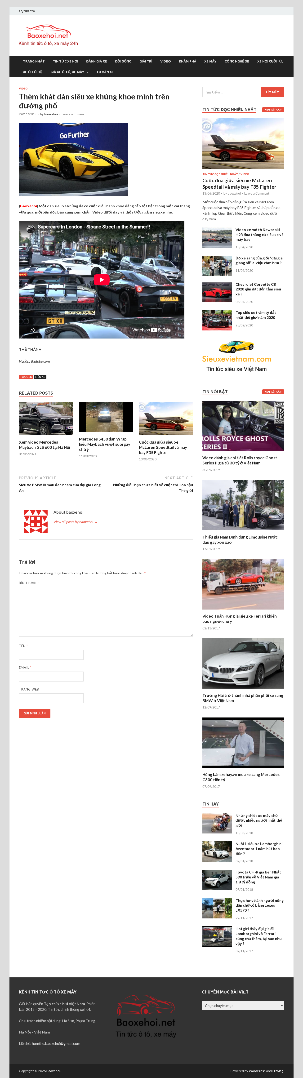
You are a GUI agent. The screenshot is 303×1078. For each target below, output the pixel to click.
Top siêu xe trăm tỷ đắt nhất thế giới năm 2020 (256, 315)
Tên (23, 646)
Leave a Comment (75, 114)
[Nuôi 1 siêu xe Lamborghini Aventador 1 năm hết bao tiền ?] (217, 844)
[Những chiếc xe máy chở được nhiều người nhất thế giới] (217, 816)
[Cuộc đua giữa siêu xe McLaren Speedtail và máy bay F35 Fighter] (166, 436)
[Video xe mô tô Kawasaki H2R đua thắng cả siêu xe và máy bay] (217, 230)
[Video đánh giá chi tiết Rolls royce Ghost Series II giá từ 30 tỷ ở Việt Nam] (243, 452)
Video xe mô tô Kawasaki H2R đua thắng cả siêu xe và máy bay (260, 234)
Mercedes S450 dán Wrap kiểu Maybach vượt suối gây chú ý (104, 444)
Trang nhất (34, 61)
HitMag (277, 1071)
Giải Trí (145, 61)
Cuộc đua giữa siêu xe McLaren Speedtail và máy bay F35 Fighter (163, 447)
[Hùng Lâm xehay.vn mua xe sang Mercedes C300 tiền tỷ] (243, 769)
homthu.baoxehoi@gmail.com (56, 1043)
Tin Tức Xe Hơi (65, 61)
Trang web (29, 689)
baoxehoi (51, 114)
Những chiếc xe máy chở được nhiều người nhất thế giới (259, 820)
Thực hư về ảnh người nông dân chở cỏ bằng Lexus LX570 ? (260, 905)
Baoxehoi (53, 1071)
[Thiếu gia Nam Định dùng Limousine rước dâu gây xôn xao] (243, 531)
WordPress (257, 1071)
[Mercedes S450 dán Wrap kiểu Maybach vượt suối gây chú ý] (106, 433)
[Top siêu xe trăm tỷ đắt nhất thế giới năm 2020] (217, 313)
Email (25, 667)
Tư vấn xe (105, 72)
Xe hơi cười (267, 61)
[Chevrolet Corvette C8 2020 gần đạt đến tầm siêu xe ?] (217, 284)
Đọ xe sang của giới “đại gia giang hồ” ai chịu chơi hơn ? (259, 260)
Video (165, 61)
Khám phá (187, 61)
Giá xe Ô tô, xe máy (67, 72)
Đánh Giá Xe (96, 61)
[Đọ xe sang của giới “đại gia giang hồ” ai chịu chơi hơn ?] (217, 258)
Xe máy (210, 61)
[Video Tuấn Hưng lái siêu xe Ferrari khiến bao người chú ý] (243, 610)
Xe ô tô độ (32, 72)
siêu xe (40, 377)
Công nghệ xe (237, 61)
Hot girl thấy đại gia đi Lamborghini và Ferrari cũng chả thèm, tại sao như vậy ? (259, 935)
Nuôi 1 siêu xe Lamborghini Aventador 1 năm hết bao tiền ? (259, 848)
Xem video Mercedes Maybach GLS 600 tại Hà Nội (44, 445)
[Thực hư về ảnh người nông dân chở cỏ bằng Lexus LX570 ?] (217, 901)
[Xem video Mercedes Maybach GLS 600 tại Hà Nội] (46, 436)
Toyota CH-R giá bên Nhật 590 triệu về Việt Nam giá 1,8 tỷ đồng (258, 877)
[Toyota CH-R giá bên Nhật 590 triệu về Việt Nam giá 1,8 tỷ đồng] (217, 872)
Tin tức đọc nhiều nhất (220, 174)
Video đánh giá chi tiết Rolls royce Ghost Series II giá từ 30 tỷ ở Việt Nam (239, 460)
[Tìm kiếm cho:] (243, 92)
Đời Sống (123, 61)
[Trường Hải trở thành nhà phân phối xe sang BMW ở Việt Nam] (243, 690)
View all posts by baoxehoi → (75, 521)
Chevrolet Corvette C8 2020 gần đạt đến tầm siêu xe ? (258, 289)
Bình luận (29, 583)
